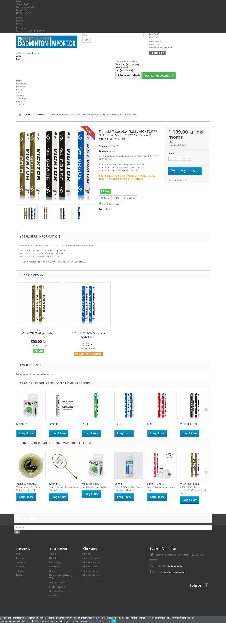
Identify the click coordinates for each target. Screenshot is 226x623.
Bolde (19, 89)
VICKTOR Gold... (190, 483)
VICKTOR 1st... (189, 424)
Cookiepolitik (56, 591)
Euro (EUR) (21, 10)
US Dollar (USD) (24, 13)
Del (117, 198)
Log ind (19, 1)
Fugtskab (20, 101)
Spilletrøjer (21, 98)
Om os (52, 571)
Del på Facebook (110, 204)
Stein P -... (55, 424)
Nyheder (53, 558)
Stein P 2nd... (155, 483)
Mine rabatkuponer (92, 575)
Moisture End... (91, 483)
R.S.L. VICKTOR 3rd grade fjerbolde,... (88, 335)
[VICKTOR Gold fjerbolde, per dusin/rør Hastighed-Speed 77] (38, 304)
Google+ (130, 198)
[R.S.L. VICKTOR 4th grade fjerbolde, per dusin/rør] (96, 405)
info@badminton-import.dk (175, 572)
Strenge (20, 95)
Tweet (106, 198)
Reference (104, 146)
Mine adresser (89, 566)
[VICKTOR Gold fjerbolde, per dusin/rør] (194, 465)
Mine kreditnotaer (91, 562)
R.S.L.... (87, 424)
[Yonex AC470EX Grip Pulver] (129, 465)
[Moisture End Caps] (31, 405)
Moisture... (22, 424)
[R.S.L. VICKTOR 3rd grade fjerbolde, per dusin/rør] (88, 304)
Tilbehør (20, 104)
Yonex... (119, 483)
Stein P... (54, 483)
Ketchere (20, 86)
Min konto (89, 548)
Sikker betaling (57, 587)
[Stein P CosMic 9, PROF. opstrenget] (63, 465)
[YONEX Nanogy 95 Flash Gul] (31, 465)
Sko (18, 92)
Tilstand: (103, 151)
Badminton (21, 83)
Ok (114, 621)
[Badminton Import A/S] (46, 43)
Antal (171, 153)
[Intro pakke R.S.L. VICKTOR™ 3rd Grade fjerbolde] (78, 213)
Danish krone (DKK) (25, 7)
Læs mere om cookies (100, 621)
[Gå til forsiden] (20, 115)
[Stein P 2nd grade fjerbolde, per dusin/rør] (162, 465)
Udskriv (108, 209)
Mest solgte (55, 562)
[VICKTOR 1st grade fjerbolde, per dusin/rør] (194, 405)
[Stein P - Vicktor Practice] (63, 405)
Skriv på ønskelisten (178, 180)
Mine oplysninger (91, 571)
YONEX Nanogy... (27, 483)
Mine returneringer (91, 558)
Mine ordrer (88, 554)
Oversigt (53, 595)
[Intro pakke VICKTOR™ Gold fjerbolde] (46, 213)
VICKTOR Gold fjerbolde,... (38, 333)
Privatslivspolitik (58, 582)
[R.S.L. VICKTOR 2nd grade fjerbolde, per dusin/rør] (162, 405)
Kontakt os (21, 28)
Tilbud (52, 554)
